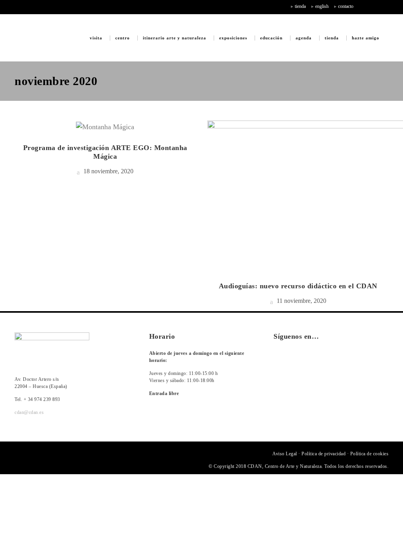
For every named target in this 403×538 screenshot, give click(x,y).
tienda (300, 6)
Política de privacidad (323, 453)
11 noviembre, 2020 (300, 300)
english (322, 6)
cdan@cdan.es (29, 412)
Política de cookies (369, 453)
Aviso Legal (284, 453)
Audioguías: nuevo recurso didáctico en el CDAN (298, 286)
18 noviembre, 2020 (107, 171)
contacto (345, 6)
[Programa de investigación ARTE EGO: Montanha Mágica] (105, 126)
